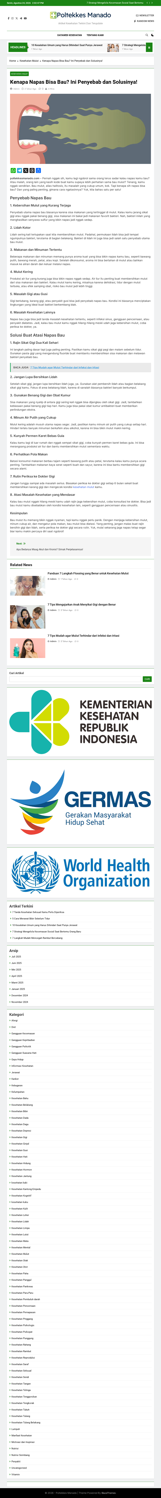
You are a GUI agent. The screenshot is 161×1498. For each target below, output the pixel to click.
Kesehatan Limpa (20, 1228)
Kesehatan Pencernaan (23, 1306)
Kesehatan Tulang (20, 1416)
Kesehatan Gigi (19, 1137)
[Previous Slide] (147, 3)
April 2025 (16, 976)
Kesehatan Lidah (20, 1221)
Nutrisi (15, 1448)
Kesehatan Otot (19, 1267)
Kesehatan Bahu (19, 1098)
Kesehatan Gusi (19, 1150)
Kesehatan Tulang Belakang (25, 1422)
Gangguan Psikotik (21, 1046)
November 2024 (19, 1002)
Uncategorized (19, 1468)
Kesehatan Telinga (21, 1390)
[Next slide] (152, 3)
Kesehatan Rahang (21, 1344)
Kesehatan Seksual (21, 1370)
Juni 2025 (16, 963)
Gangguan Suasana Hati (23, 1053)
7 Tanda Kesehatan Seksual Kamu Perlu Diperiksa (38, 912)
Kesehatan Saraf (20, 1364)
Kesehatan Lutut (19, 1234)
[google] (21, 18)
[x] (16, 18)
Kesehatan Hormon (21, 1169)
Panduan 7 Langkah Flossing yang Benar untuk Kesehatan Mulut (88, 573)
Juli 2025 (16, 956)
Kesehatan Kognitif (21, 1195)
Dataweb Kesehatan (69, 35)
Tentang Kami (95, 35)
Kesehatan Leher (20, 1215)
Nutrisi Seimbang (20, 1455)
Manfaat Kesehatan (21, 1435)
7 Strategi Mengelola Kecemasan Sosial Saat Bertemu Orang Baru (115, 3)
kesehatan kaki (19, 1182)
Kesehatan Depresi (21, 1130)
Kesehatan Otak (19, 1260)
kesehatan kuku (19, 1202)
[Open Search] (147, 35)
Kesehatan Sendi (20, 1377)
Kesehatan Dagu (19, 1124)
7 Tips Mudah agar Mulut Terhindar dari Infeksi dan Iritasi (83, 635)
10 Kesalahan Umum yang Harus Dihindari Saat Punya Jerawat (44, 45)
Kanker (15, 1079)
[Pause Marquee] (149, 47)
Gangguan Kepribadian (23, 1040)
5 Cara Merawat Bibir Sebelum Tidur (31, 918)
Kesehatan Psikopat (21, 1331)
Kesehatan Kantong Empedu (26, 1189)
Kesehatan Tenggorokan (24, 1396)
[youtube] (25, 18)
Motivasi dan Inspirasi (23, 1442)
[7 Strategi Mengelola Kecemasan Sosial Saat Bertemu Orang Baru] (91, 49)
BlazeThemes (109, 1493)
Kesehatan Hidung (21, 1163)
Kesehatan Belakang (22, 1105)
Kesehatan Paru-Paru (22, 1293)
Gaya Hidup (17, 1059)
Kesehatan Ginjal (20, 1143)
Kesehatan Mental (20, 1247)
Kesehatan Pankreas (22, 1286)
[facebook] (8, 18)
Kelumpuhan (17, 1092)
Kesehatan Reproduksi (23, 1357)
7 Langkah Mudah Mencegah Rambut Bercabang (37, 938)
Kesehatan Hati (19, 1156)
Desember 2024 (19, 995)
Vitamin (15, 1474)
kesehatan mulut (83, 487)
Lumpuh (15, 1429)
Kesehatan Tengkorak (22, 1403)
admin (16, 88)
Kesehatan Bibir (19, 1111)
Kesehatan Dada (19, 1117)
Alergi (14, 1020)
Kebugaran (16, 1085)
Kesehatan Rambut (21, 1351)
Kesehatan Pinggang (22, 1319)
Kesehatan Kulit (19, 1208)
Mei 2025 (16, 969)
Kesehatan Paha (19, 1273)
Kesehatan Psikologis (22, 1325)
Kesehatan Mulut (19, 73)
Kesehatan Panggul (21, 1280)
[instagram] (12, 18)
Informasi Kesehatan (22, 1066)
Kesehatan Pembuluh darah (25, 1299)
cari (147, 679)
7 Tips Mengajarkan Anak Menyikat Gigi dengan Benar (82, 604)
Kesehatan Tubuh (20, 1409)
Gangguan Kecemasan (23, 1033)
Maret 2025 (17, 982)
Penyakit (15, 1461)
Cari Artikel (16, 673)
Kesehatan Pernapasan (23, 1312)
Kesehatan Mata (19, 1241)
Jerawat (15, 1072)
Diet (13, 1027)
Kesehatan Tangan (21, 1383)
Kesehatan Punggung (22, 1338)
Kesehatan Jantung (21, 1176)
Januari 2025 (18, 989)
